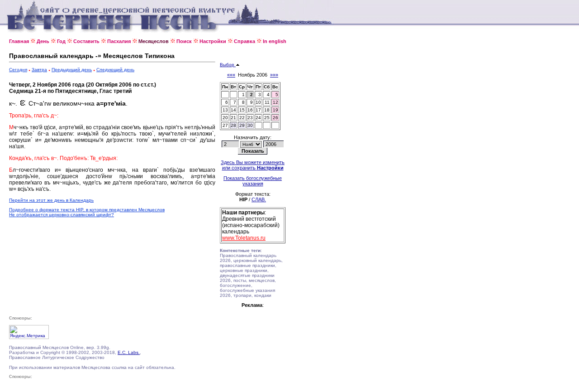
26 (275, 117)
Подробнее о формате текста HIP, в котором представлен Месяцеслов (87, 209)
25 (267, 117)
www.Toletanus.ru (244, 238)
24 (258, 117)
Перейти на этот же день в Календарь (51, 200)
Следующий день (115, 69)
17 (258, 109)
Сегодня (18, 69)
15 (242, 109)
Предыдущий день (72, 69)
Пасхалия (119, 41)
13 (225, 109)
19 (275, 109)
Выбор (228, 64)
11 (267, 102)
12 (275, 102)
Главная (19, 41)
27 (225, 125)
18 (267, 109)
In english (274, 41)
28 (233, 125)
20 (225, 117)
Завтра (39, 69)
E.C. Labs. (129, 352)
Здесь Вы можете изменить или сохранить (253, 165)
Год (61, 41)
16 (250, 109)
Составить (86, 41)
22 (242, 117)
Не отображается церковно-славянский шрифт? (61, 214)
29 (242, 125)
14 (233, 109)
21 (233, 117)
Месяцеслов (153, 41)
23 (250, 117)
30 (250, 125)
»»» (274, 75)
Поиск (184, 41)
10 (258, 102)
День (43, 41)
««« (231, 75)
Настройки (212, 41)
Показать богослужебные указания (252, 180)
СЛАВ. (259, 199)
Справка (244, 41)
